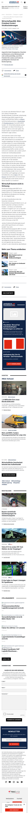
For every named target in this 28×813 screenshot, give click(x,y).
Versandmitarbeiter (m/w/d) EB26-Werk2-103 (12, 618)
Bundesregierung (9, 123)
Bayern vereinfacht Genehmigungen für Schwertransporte (9, 514)
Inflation (22, 119)
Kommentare (7, 70)
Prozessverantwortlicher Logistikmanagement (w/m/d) (13, 607)
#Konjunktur (16, 482)
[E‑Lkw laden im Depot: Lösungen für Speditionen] (14, 569)
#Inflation (4, 484)
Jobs (8, 802)
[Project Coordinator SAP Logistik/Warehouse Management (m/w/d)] (14, 646)
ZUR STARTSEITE (8, 293)
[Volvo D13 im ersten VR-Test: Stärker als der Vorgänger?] (14, 535)
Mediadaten (10, 798)
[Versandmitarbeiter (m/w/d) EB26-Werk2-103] (13, 615)
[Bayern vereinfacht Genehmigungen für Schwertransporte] (14, 500)
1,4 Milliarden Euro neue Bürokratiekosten (10, 401)
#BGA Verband (8, 379)
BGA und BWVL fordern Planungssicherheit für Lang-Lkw (14, 434)
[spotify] (22, 781)
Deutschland (21, 121)
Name (3, 687)
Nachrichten (9, 14)
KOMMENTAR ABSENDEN (14, 719)
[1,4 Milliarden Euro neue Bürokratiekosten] (14, 388)
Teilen (17, 70)
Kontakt (19, 798)
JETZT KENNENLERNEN (14, 364)
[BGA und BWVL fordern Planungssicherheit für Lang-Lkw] (14, 421)
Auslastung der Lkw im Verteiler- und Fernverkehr (13, 355)
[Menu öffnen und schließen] (2, 2)
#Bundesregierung (7, 482)
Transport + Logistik (18, 14)
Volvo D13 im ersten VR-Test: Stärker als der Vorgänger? (12, 548)
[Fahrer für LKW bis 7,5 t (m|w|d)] (9, 626)
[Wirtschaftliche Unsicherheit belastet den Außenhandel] (14, 451)
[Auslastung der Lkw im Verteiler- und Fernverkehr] (14, 344)
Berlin (16, 175)
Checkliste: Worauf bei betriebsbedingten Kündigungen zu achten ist (13, 327)
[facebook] (6, 782)
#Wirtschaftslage (12, 459)
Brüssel (4, 177)
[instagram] (14, 781)
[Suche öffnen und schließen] (21, 2)
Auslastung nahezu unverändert (10, 359)
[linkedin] (18, 781)
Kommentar (4, 693)
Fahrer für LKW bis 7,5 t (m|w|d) (13, 628)
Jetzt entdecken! (14, 810)
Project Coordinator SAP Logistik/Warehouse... (10, 650)
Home (3, 14)
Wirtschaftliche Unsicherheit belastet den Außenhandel (12, 463)
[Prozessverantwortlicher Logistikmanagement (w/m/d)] (14, 603)
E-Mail (3, 681)
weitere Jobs (6, 659)
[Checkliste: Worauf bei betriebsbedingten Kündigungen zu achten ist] (14, 314)
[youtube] (10, 781)
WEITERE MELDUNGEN (9, 475)
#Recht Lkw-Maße (12, 430)
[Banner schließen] (23, 804)
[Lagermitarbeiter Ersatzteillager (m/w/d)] (12, 635)
